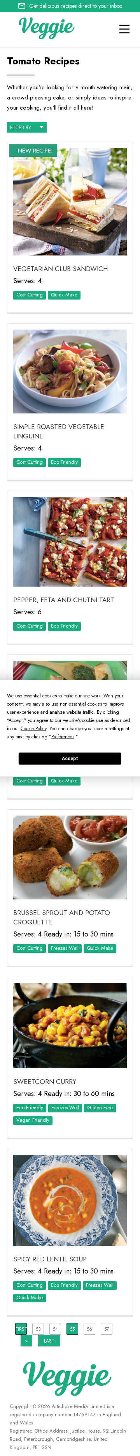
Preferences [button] (62, 736)
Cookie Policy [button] (33, 728)
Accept (70, 758)
